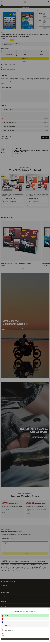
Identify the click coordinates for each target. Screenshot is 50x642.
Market (2, 628)
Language (2, 633)
